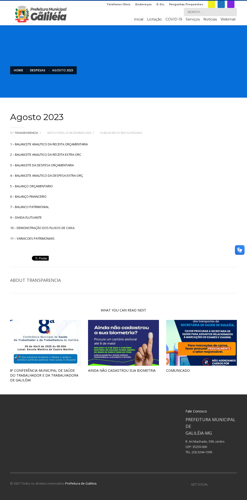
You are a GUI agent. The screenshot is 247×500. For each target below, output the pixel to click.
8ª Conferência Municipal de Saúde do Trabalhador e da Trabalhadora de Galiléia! (44, 375)
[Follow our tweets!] (218, 484)
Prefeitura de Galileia (80, 483)
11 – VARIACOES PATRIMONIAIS (32, 238)
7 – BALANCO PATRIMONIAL (29, 207)
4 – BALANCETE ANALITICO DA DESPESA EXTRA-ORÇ (46, 175)
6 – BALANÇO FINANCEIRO (28, 196)
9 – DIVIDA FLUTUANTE (26, 217)
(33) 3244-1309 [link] (202, 452)
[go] (232, 12)
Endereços (143, 4)
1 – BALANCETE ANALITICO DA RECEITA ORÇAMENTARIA (49, 144)
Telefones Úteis (118, 4)
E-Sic (160, 4)
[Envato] (233, 484)
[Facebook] (221, 4)
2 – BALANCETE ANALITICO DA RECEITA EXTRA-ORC (45, 154)
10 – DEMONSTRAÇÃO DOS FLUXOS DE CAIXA (42, 228)
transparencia (27, 133)
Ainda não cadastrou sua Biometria (122, 370)
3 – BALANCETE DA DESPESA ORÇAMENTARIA (42, 165)
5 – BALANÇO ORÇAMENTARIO (31, 186)
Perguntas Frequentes (186, 4)
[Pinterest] (226, 484)
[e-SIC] (211, 4)
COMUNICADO (178, 370)
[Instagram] (230, 4)
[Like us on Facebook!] (211, 484)
